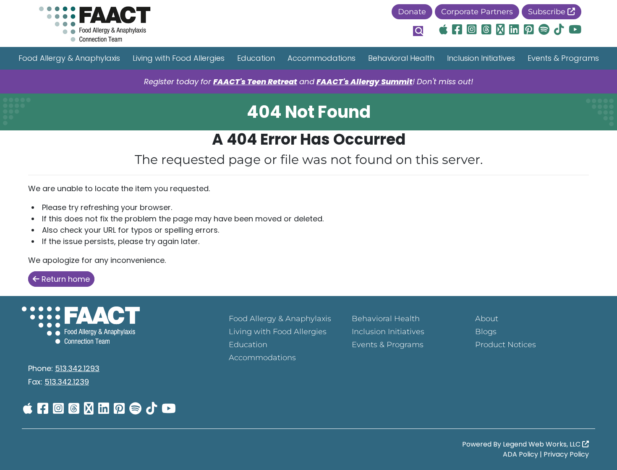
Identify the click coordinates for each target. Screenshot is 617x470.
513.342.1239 (66, 382)
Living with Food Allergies (179, 58)
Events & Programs (563, 58)
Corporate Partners (477, 11)
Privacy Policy (566, 454)
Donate (412, 11)
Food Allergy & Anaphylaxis (69, 58)
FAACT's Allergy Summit (364, 81)
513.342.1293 (77, 368)
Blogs (486, 331)
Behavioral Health (401, 58)
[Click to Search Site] (418, 31)
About (486, 318)
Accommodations (322, 58)
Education (256, 58)
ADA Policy (520, 454)
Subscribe (547, 11)
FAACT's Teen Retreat (255, 81)
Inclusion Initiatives (481, 58)
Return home (64, 279)
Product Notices (505, 344)
